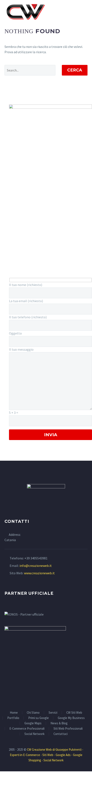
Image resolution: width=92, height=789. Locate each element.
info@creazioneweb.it (35, 565)
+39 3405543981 (35, 558)
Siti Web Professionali (68, 728)
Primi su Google (38, 718)
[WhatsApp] (51, 697)
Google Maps (33, 723)
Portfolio (13, 718)
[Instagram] (46, 697)
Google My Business (71, 718)
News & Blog (59, 723)
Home (14, 712)
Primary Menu (84, 12)
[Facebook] (40, 697)
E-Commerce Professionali (27, 728)
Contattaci (60, 734)
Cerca (74, 70)
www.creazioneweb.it (39, 573)
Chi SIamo (33, 712)
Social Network (34, 734)
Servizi (53, 712)
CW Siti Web (74, 712)
